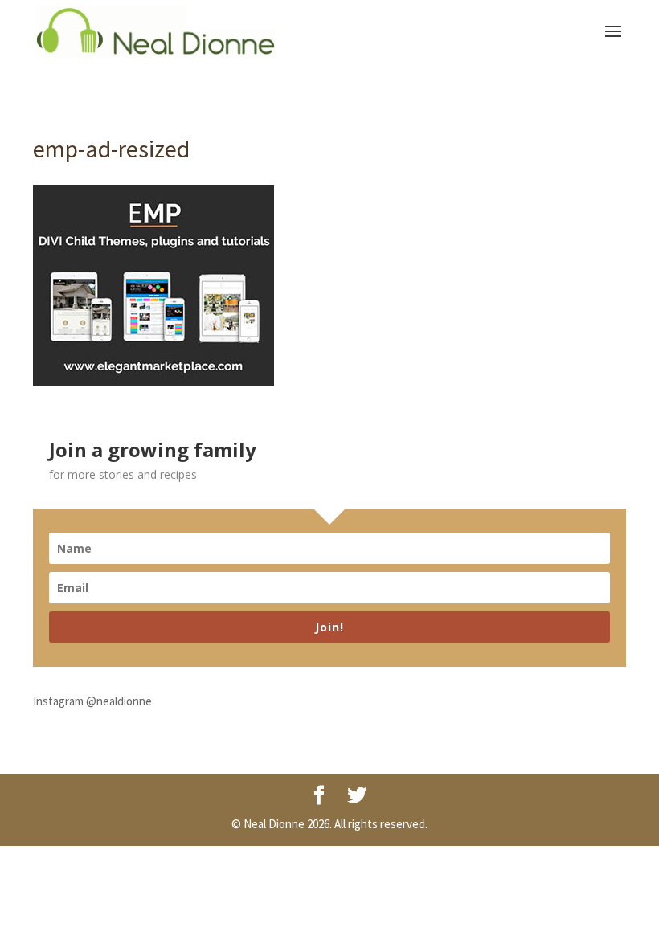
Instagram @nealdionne (92, 701)
